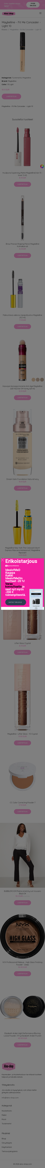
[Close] (2, 560)
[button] (15, 602)
